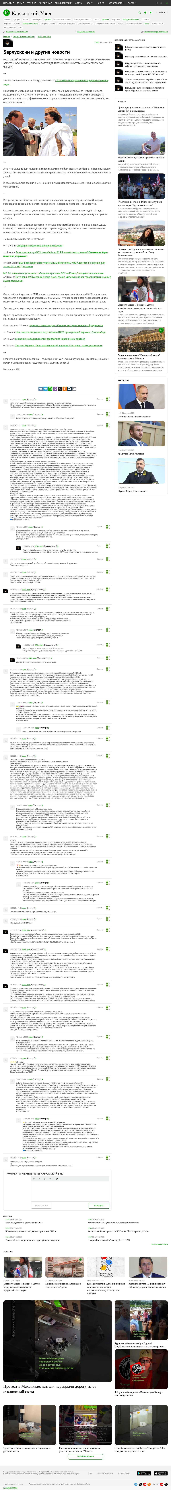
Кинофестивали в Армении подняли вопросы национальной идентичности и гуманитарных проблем (106, 1288)
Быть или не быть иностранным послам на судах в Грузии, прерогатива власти (144, 89)
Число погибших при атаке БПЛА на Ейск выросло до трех (118, 1231)
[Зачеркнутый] (50, 1178)
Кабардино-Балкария (131, 20)
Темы (19, 3)
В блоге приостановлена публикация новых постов (145, 48)
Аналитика (44, 3)
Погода (132, 3)
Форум (78, 3)
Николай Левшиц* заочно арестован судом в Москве (141, 159)
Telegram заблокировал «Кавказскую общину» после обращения (139, 1393)
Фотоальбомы (116, 3)
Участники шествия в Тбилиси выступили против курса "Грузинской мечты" (140, 203)
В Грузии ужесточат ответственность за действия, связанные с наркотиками (143, 64)
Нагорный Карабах (48, 24)
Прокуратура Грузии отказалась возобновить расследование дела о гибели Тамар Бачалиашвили (141, 252)
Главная (6, 37)
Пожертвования (124, 1473)
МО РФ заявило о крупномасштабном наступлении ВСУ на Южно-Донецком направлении (53, 273)
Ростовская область (85, 24)
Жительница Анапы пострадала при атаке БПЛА (30, 1231)
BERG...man (39, 546)
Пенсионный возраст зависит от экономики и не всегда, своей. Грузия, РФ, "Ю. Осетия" (146, 73)
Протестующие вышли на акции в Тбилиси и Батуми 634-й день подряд (141, 109)
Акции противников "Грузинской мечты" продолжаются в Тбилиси (139, 356)
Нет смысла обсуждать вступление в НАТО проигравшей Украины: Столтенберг (61, 332)
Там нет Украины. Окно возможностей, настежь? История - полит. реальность (58, 345)
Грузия (96, 20)
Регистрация (41, 1205)
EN (167, 3)
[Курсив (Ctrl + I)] (39, 1178)
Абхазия (7, 20)
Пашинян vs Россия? (86, 32)
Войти (162, 12)
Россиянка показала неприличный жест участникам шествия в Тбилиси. (79, 1449)
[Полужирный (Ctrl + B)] (34, 1178)
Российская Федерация (66, 24)
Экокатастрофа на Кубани (156, 32)
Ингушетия (116, 20)
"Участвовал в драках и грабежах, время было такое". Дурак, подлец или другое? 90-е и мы (146, 81)
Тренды (31, 3)
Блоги (90, 3)
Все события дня (159, 1244)
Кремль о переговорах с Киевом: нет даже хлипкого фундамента (66, 325)
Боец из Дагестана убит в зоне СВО (23, 1222)
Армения (47, 20)
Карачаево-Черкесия (12, 24)
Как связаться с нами (105, 1473)
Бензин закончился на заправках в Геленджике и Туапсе (63, 1285)
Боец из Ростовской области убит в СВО (109, 1240)
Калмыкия (145, 20)
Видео (101, 3)
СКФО (120, 24)
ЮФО (20, 28)
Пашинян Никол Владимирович (134, 416)
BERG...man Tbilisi (44, 37)
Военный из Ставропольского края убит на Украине (32, 1240)
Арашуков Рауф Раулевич (131, 453)
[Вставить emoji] (56, 1178)
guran (24, 399)
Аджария (16, 20)
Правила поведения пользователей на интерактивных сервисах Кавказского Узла (59, 1484)
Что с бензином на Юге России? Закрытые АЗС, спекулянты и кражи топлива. (140, 1449)
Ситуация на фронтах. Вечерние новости (39, 245)
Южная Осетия (157, 24)
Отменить (99, 1206)
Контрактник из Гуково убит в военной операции (113, 1222)
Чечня (147, 24)
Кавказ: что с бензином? (17, 32)
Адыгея (26, 20)
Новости (7, 3)
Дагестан (105, 20)
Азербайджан (36, 20)
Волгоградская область (82, 20)
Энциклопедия (63, 3)
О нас (90, 1473)
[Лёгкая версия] (157, 3)
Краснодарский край (30, 24)
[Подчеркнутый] (44, 1178)
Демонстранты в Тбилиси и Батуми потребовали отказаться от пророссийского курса (140, 308)
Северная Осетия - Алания (105, 24)
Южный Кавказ (9, 28)
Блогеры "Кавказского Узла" (24, 37)
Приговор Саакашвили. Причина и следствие (146, 56)
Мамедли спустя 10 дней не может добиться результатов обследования (147, 1285)
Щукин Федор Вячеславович (132, 490)
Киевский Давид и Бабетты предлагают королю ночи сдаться (50, 338)
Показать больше (85, 1456)
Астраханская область (62, 20)
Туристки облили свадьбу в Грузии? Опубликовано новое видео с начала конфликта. (140, 1345)
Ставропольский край (133, 24)
